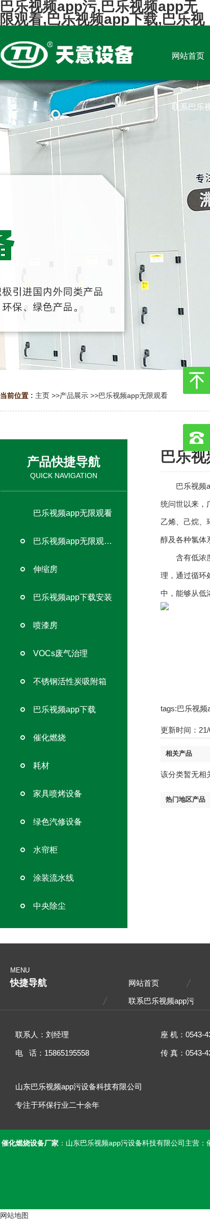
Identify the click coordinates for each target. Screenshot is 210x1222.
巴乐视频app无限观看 (133, 395)
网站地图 (14, 1215)
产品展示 (74, 395)
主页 (42, 395)
